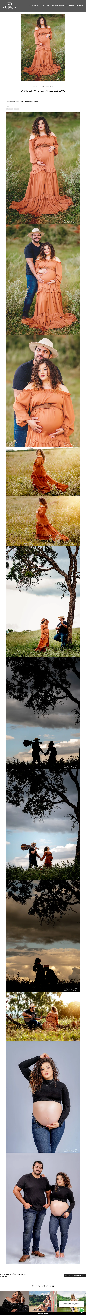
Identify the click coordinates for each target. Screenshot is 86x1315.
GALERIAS (50, 6)
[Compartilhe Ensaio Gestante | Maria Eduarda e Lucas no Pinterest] (6, 1276)
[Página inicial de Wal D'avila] (12, 6)
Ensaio (16, 109)
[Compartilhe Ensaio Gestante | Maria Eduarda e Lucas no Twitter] (3, 1276)
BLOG (67, 6)
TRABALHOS (38, 6)
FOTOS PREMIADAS (76, 6)
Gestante (9, 109)
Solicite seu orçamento (74, 1275)
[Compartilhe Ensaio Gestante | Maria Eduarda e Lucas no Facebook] (0, 1276)
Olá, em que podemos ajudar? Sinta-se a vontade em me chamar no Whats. (70, 1304)
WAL (44, 6)
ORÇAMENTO (59, 6)
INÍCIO (31, 6)
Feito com (43, 1313)
